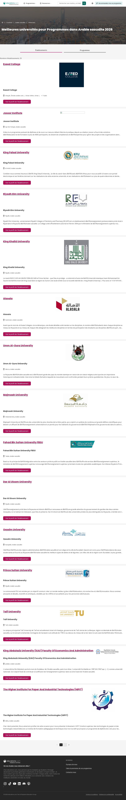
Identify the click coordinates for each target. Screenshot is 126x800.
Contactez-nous (71, 772)
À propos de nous (71, 764)
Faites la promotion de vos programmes (79, 768)
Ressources (46, 3)
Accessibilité (118, 794)
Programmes (30, 3)
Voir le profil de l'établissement (17, 102)
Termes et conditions (92, 794)
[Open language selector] (92, 3)
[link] (31, 23)
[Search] (84, 3)
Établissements (41, 50)
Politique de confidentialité (106, 794)
